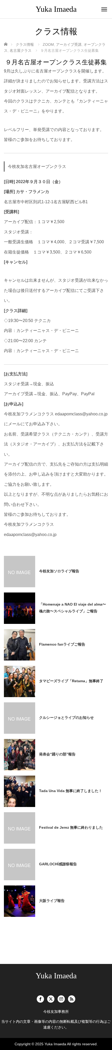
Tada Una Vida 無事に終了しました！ (70, 791)
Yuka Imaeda (56, 9)
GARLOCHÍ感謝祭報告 (58, 864)
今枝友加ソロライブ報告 (59, 571)
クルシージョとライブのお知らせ (66, 717)
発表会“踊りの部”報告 (57, 754)
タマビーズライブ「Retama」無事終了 (71, 681)
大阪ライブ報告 (52, 901)
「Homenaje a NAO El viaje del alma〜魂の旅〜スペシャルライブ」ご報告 (72, 607)
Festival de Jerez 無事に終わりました (71, 827)
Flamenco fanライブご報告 (62, 644)
